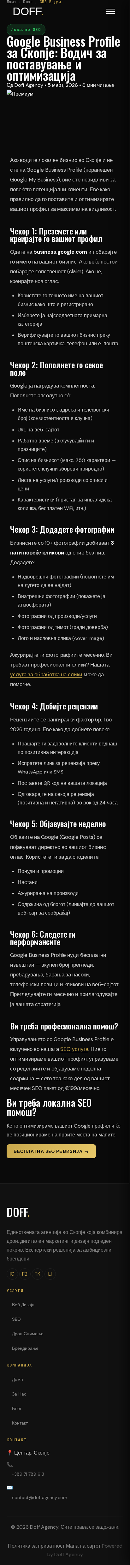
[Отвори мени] (110, 11)
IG (12, 1274)
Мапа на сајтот (83, 1546)
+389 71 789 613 (28, 1474)
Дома (17, 1379)
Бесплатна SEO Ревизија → (51, 1151)
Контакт (20, 1423)
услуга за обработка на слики (46, 674)
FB (24, 1274)
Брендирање (25, 1348)
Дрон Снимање (28, 1334)
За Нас (19, 1394)
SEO (16, 1319)
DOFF (18, 1212)
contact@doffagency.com (39, 1497)
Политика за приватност (36, 1546)
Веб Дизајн (23, 1304)
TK (37, 1274)
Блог (16, 1408)
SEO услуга (74, 1049)
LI (50, 1274)
